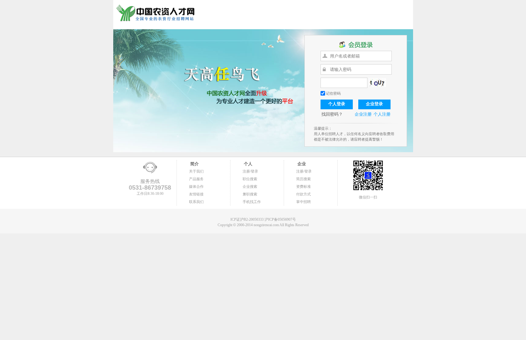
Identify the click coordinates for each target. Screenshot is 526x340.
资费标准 (303, 186)
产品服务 (196, 179)
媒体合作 (196, 186)
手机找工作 (252, 202)
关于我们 (196, 171)
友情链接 (196, 194)
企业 (301, 164)
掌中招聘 (303, 202)
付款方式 (303, 194)
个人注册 (382, 114)
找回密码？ (332, 114)
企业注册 (363, 114)
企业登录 (374, 104)
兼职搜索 (250, 194)
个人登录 (336, 104)
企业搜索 (250, 186)
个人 (247, 164)
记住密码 (333, 93)
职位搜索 (250, 179)
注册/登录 (250, 171)
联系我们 (196, 202)
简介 (194, 164)
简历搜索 (303, 179)
